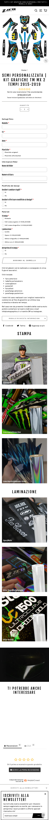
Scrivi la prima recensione (25, 770)
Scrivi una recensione (16, 92)
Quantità (24, 105)
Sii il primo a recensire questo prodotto (24, 764)
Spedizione (21, 97)
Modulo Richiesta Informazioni (24, 318)
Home (23, 70)
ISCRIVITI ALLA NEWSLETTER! (24, 788)
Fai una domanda (35, 92)
